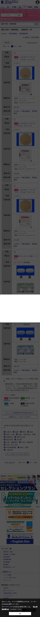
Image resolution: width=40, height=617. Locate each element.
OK (20, 613)
